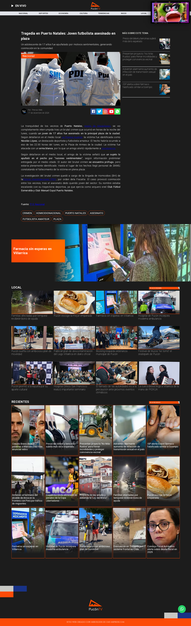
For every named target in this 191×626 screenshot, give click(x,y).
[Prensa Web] (24, 114)
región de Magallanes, (97, 125)
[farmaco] (164, 94)
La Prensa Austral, (72, 137)
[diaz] (27, 455)
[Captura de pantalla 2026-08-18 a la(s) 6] (121, 281)
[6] (116, 384)
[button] (27, 213)
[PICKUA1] (158, 384)
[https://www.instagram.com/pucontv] (105, 112)
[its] (164, 79)
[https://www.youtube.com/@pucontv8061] (111, 112)
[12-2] (32, 384)
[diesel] (61, 455)
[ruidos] (95, 455)
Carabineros (108, 148)
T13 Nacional (37, 204)
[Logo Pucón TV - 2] (95, 9)
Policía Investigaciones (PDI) (39, 179)
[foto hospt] (74, 384)
